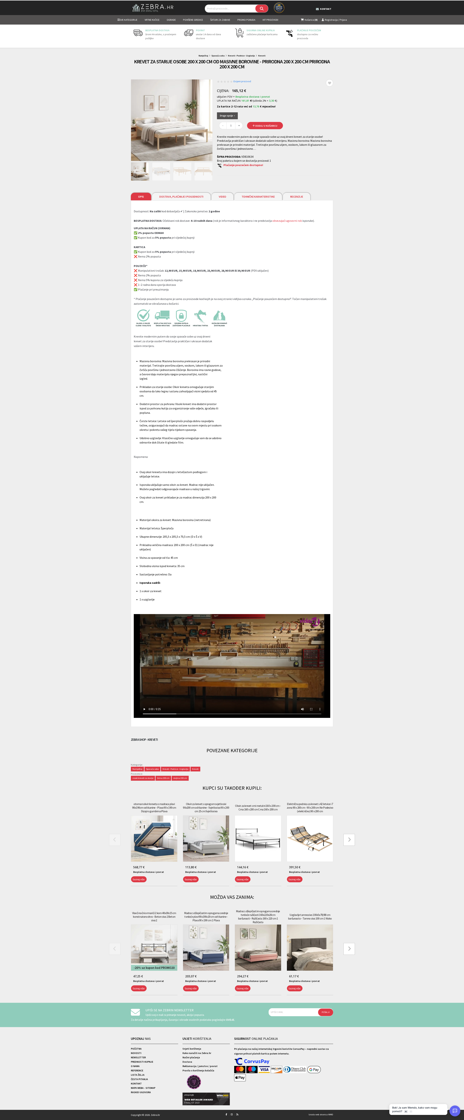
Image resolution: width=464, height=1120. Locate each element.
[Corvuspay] (252, 1061)
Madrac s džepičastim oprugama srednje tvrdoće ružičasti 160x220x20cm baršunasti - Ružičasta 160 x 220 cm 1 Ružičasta (258, 916)
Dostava (187, 1061)
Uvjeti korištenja (192, 1048)
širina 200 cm (163, 778)
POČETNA (136, 1048)
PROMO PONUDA (246, 19)
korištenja (197, 1039)
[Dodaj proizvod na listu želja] (329, 83)
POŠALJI (326, 1012)
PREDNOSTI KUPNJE (142, 1061)
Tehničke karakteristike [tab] (258, 196)
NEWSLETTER (138, 1057)
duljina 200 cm (180, 778)
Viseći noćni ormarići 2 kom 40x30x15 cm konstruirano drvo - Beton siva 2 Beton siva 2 (154, 916)
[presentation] (133, 36)
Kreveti (262, 55)
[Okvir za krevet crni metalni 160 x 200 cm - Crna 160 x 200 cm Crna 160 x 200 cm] (258, 839)
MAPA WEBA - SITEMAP (143, 1088)
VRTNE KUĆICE (152, 19)
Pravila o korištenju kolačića (198, 1070)
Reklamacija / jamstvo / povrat (200, 1066)
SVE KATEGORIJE (128, 19)
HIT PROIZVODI (270, 19)
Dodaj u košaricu (266, 125)
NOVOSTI (136, 1053)
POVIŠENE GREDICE (193, 19)
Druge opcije (226, 115)
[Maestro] (252, 1069)
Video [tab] (222, 196)
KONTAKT (136, 1083)
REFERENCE (137, 1070)
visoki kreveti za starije (142, 778)
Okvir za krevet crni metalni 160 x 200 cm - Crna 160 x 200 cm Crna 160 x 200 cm (258, 807)
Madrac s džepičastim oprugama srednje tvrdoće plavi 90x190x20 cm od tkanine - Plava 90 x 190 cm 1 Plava (206, 916)
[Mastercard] (240, 1069)
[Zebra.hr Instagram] (232, 1114)
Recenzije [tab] (296, 196)
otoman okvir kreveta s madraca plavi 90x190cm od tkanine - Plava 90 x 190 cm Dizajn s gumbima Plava (154, 807)
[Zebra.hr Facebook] (226, 1114)
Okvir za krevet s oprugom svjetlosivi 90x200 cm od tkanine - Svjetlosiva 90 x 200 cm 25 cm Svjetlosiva (206, 807)
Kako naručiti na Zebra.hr (197, 1053)
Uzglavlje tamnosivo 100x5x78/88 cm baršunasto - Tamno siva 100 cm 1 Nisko (310, 916)
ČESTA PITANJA (139, 1079)
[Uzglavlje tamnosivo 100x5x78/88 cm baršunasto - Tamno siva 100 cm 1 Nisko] (310, 948)
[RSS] (237, 1114)
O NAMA (135, 1066)
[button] (131, 888)
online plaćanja (256, 1039)
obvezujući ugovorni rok (287, 220)
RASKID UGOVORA (141, 1092)
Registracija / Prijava (336, 19)
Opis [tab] (141, 196)
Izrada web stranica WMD (321, 1114)
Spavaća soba (218, 55)
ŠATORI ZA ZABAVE (220, 19)
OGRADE (171, 19)
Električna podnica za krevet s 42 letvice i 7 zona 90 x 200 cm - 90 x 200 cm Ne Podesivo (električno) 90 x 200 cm (310, 807)
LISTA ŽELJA (137, 1074)
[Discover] (277, 1069)
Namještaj (203, 55)
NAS (141, 1039)
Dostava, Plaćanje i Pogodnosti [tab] (181, 196)
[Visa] (264, 1069)
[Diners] (295, 1069)
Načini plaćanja (191, 1057)
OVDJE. (230, 1019)
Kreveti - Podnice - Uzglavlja (241, 55)
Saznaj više (139, 879)
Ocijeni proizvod (242, 81)
